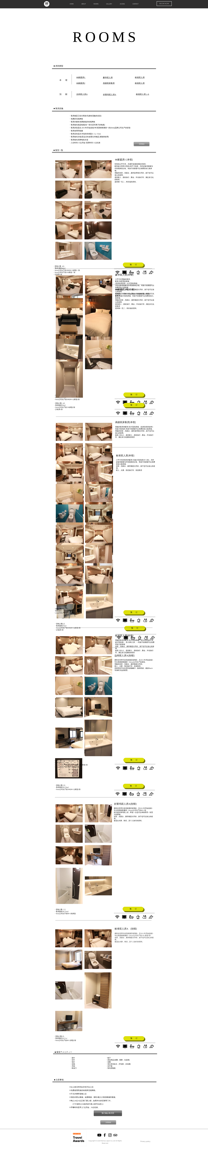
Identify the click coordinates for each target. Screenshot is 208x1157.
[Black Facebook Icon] (104, 1135)
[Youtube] (99, 1135)
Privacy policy (145, 1141)
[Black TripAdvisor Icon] (115, 1135)
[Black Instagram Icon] (110, 1135)
